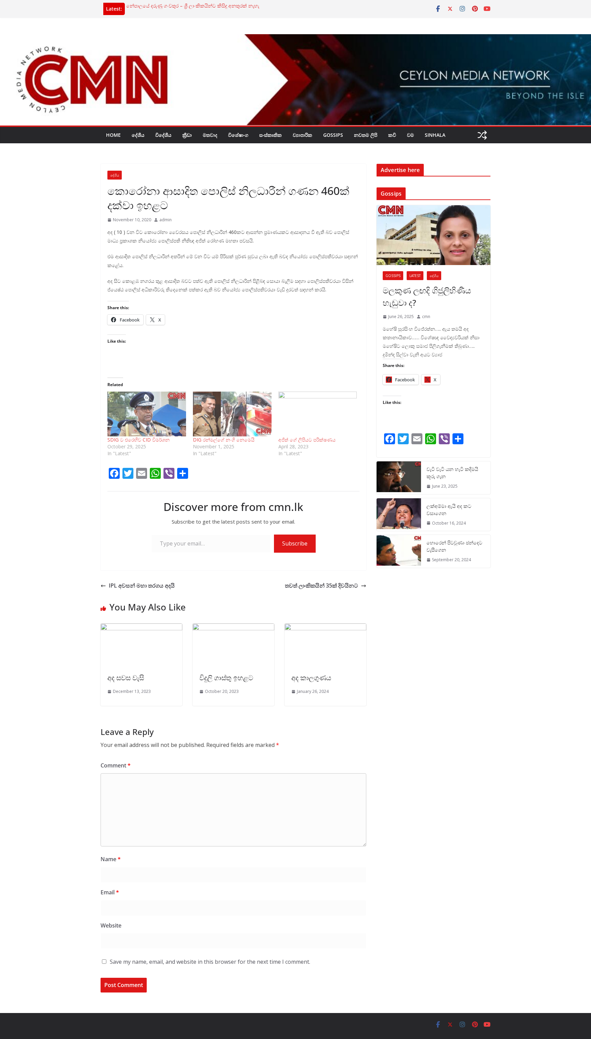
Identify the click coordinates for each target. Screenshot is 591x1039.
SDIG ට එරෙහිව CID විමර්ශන (138, 439)
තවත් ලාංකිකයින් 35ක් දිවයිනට (321, 585)
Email (110, 892)
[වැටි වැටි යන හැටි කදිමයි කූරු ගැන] (399, 477)
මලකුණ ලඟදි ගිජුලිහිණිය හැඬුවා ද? (427, 296)
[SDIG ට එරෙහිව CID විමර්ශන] (146, 414)
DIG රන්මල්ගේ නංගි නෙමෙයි (223, 439)
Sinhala (435, 135)
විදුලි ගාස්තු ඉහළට (226, 677)
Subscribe (294, 543)
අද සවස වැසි (125, 677)
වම (410, 135)
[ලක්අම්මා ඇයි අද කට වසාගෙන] (399, 514)
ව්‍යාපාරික (302, 135)
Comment (116, 765)
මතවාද (210, 135)
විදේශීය (163, 135)
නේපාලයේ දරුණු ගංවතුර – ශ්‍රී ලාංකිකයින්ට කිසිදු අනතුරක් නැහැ (192, 6)
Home (113, 135)
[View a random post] (482, 135)
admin (165, 220)
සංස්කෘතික (270, 135)
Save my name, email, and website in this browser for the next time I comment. (210, 961)
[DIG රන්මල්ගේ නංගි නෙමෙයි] (232, 414)
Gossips (333, 135)
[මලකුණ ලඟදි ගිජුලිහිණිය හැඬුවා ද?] (433, 235)
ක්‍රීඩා (187, 135)
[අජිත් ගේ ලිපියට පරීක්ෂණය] (317, 414)
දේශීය (138, 135)
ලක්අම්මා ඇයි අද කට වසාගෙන (448, 509)
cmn (426, 316)
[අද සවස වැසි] (141, 628)
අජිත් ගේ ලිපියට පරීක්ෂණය (307, 439)
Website (111, 925)
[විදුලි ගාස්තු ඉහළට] (233, 628)
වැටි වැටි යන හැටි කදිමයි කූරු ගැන (452, 472)
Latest (415, 275)
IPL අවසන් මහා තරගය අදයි (142, 585)
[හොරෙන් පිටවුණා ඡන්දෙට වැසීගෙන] (399, 551)
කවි (392, 135)
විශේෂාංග (238, 135)
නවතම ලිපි (365, 135)
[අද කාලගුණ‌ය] (325, 628)
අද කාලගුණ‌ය (311, 677)
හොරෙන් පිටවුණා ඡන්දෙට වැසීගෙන (454, 546)
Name (111, 859)
